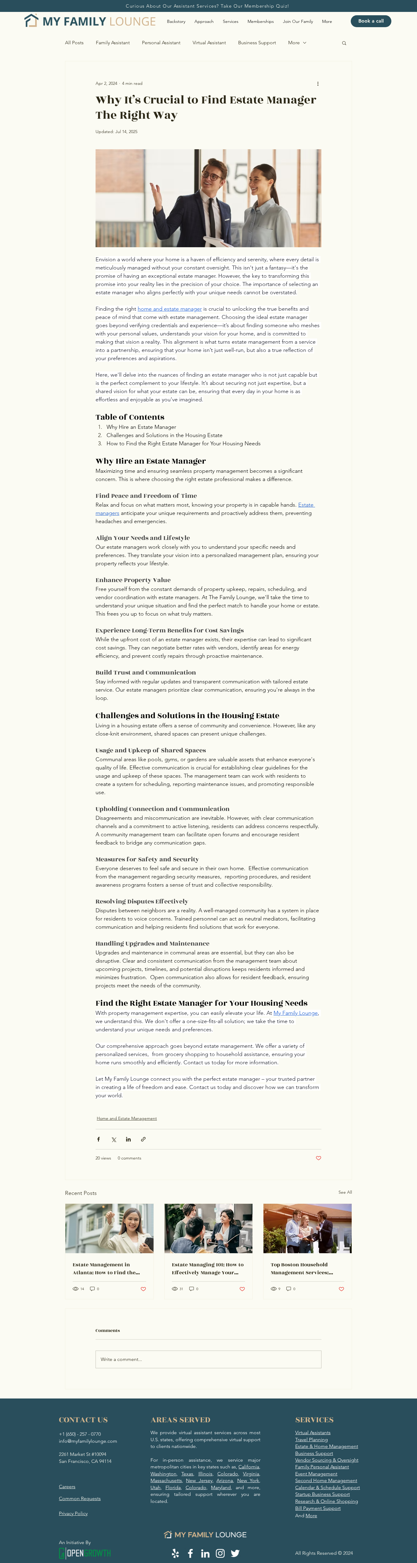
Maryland (221, 1487)
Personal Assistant (161, 42)
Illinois (205, 1474)
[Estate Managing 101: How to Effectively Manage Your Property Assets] (209, 1228)
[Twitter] (235, 1553)
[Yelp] (175, 1553)
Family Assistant (113, 42)
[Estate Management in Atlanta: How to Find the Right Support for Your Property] (109, 1228)
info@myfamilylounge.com (88, 1441)
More (294, 42)
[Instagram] (220, 1553)
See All (345, 1192)
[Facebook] (190, 1553)
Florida (173, 1487)
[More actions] (317, 83)
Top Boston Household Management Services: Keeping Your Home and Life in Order (307, 1269)
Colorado (227, 1474)
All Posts (74, 42)
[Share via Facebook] (98, 1139)
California (248, 1467)
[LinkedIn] (205, 1553)
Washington (163, 1474)
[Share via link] (143, 1139)
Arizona (224, 1480)
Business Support (257, 42)
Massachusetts (166, 1480)
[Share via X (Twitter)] (113, 1139)
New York (248, 1480)
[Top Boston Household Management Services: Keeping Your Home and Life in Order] (307, 1228)
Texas (187, 1474)
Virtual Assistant (209, 42)
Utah (155, 1487)
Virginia (251, 1474)
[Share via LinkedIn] (128, 1139)
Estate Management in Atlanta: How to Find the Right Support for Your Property (104, 1269)
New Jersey (199, 1480)
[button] (344, 42)
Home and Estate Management (127, 1118)
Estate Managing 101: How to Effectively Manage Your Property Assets (208, 1269)
